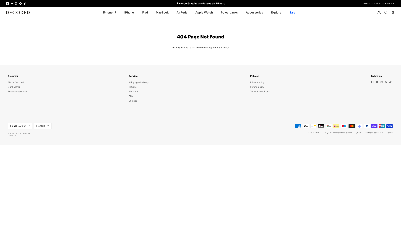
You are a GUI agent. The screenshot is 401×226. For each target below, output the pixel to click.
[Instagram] (16, 3)
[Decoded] (18, 12)
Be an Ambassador (17, 91)
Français (387, 3)
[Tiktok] (25, 3)
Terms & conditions (260, 91)
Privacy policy (257, 82)
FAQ (131, 96)
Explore (276, 12)
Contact (133, 100)
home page (208, 47)
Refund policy (257, 87)
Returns (132, 87)
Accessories (254, 12)
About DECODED (314, 133)
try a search (223, 47)
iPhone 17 (109, 12)
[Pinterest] (20, 3)
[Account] (378, 12)
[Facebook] (7, 3)
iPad (145, 12)
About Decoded (16, 82)
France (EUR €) (370, 3)
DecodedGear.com (22, 133)
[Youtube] (12, 3)
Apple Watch (204, 12)
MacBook (162, 12)
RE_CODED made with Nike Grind (338, 133)
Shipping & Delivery (139, 82)
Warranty (133, 91)
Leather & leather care (374, 133)
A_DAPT (358, 133)
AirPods (182, 12)
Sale (292, 12)
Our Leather (14, 87)
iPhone (129, 12)
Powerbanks (229, 12)
